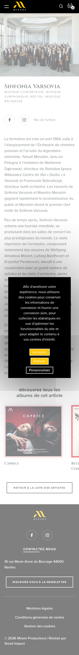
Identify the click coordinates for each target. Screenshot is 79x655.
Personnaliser (39, 370)
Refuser (39, 361)
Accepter (39, 352)
